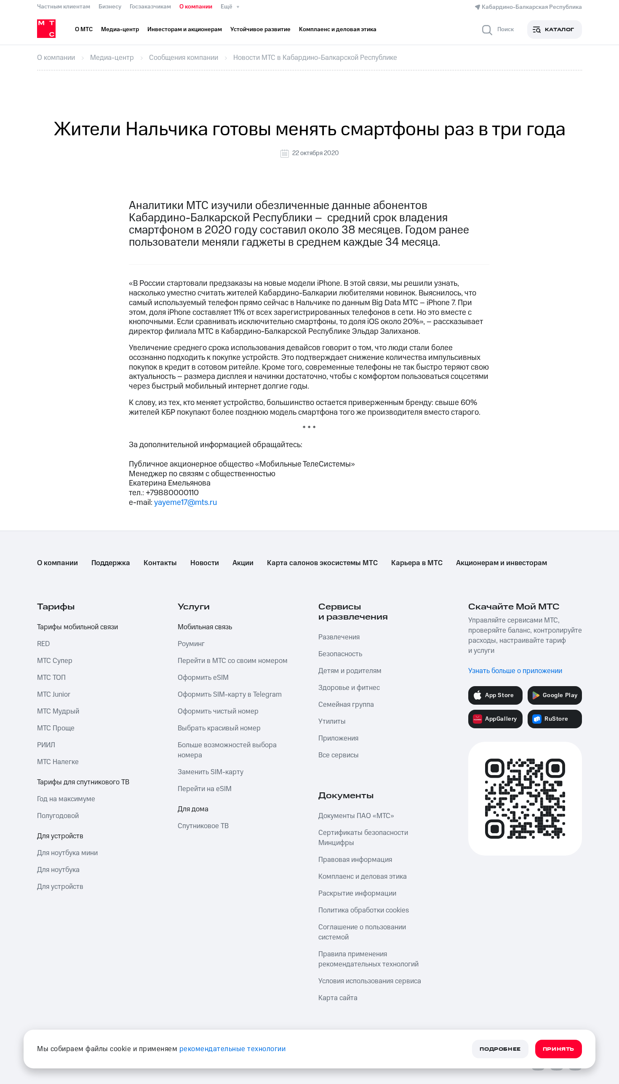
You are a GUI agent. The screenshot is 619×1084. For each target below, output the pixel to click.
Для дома (193, 809)
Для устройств (60, 836)
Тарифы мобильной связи (77, 627)
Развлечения (339, 637)
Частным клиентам (63, 7)
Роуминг (191, 644)
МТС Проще (56, 728)
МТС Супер (54, 661)
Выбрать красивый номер (219, 728)
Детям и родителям (350, 671)
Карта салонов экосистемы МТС (322, 563)
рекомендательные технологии (232, 1049)
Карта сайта (338, 998)
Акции (242, 563)
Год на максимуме (66, 799)
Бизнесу (110, 7)
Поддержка (110, 563)
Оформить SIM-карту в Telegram (230, 695)
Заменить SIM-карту (210, 772)
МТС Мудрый (58, 711)
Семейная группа (346, 705)
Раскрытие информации (357, 893)
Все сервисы (338, 755)
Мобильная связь (205, 627)
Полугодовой (58, 816)
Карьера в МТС (417, 563)
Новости (204, 563)
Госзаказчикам (150, 7)
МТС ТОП (51, 678)
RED (43, 644)
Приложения (338, 738)
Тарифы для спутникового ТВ (83, 782)
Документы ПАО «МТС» (356, 816)
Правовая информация (355, 860)
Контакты (160, 563)
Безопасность (340, 654)
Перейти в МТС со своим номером (233, 661)
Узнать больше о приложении (515, 671)
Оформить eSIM (203, 678)
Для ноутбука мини (67, 853)
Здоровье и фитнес (349, 688)
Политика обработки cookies (363, 910)
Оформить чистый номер (218, 711)
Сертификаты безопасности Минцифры (363, 838)
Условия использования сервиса (369, 981)
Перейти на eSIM (205, 789)
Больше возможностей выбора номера (227, 750)
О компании (195, 7)
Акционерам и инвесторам (501, 563)
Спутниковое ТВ (203, 826)
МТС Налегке (58, 762)
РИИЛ (46, 745)
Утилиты (332, 721)
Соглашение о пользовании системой (362, 932)
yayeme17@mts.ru (185, 502)
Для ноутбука (58, 870)
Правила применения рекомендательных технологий (368, 959)
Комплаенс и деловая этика (362, 877)
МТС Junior (53, 695)
